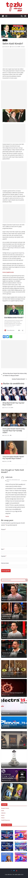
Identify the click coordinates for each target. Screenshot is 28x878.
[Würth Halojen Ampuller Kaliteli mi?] (14, 759)
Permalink (25, 480)
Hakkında (3, 813)
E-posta (3, 556)
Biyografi (5, 40)
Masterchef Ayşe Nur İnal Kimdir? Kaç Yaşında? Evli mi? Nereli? (12, 615)
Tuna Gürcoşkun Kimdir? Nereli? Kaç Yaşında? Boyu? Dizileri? (13, 457)
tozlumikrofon (6, 46)
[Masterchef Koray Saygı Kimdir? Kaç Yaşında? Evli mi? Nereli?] (14, 649)
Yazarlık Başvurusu (5, 820)
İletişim (2, 815)
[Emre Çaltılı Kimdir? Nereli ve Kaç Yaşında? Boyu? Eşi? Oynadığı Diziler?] (14, 414)
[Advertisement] (14, 58)
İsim (2, 549)
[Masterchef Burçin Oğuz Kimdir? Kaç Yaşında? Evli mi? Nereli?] (14, 592)
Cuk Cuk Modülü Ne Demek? (10, 778)
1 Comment (22, 46)
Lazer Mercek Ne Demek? (9, 797)
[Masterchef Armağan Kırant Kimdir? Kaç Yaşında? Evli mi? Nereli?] (14, 630)
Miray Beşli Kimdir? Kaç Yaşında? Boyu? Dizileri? (13, 404)
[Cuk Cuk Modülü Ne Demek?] (14, 775)
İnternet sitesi (5, 563)
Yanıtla (7, 516)
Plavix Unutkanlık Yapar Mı (9, 725)
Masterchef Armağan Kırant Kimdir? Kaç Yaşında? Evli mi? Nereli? (13, 634)
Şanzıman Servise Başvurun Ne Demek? (13, 745)
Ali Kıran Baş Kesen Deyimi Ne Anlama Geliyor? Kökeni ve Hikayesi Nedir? (15, 374)
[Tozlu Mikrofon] (3, 16)
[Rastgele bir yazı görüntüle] (25, 16)
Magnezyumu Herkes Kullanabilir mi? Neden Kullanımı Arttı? (12, 673)
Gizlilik (2, 810)
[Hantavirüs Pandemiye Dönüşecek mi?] (14, 688)
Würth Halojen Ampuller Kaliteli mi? (11, 764)
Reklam (3, 817)
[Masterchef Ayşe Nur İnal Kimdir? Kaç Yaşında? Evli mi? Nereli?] (14, 611)
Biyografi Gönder (5, 808)
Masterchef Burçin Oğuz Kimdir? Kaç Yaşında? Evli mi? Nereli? (12, 596)
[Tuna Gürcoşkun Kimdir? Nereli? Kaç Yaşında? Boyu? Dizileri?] (14, 441)
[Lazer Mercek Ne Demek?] (14, 792)
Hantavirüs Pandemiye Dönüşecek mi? (12, 693)
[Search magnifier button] (26, 580)
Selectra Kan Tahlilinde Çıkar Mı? (11, 711)
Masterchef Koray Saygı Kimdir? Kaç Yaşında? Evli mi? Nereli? (12, 653)
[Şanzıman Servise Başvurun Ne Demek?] (14, 740)
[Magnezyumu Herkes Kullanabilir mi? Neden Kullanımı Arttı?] (14, 669)
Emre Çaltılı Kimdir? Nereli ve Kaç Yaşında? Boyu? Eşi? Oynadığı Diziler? (14, 430)
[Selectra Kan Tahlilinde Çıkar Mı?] (14, 707)
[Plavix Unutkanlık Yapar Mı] (14, 722)
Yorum (3, 529)
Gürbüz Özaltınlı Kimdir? (18, 379)
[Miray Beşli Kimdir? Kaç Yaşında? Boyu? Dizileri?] (14, 388)
